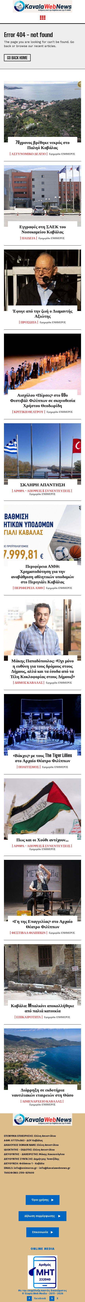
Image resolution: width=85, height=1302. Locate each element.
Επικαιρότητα (28, 1017)
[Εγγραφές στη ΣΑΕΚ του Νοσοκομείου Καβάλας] (42, 196)
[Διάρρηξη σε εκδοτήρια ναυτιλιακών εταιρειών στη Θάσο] (42, 1059)
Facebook (40, 1298)
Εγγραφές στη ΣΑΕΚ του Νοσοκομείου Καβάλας (42, 229)
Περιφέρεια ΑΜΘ (28, 587)
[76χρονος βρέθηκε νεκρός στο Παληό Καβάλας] (42, 111)
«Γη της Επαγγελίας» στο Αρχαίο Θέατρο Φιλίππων (42, 924)
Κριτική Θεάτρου (28, 411)
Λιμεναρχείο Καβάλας (42, 1101)
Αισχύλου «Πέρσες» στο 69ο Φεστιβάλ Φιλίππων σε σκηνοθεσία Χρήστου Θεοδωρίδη (42, 400)
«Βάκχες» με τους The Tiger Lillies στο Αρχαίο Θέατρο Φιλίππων (42, 758)
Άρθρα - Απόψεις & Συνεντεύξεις (42, 490)
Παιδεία (28, 238)
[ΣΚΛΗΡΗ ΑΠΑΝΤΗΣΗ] (42, 454)
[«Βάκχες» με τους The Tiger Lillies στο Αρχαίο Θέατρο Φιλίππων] (42, 724)
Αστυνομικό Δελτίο (28, 153)
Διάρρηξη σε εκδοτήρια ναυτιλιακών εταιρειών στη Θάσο (42, 1092)
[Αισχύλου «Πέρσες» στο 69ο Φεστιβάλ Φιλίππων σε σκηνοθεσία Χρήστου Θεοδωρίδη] (42, 364)
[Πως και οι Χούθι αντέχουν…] (42, 809)
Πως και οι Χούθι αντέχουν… (42, 839)
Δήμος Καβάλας (29, 682)
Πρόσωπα (29, 322)
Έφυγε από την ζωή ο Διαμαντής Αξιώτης (42, 313)
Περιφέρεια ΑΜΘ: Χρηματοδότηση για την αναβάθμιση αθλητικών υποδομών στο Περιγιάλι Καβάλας (42, 573)
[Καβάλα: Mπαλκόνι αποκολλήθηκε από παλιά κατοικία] (42, 975)
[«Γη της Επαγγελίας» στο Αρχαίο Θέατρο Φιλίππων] (42, 890)
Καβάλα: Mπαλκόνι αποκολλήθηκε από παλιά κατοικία (42, 1008)
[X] (51, 1298)
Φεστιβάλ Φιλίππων (28, 932)
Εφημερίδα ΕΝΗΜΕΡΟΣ (62, 153)
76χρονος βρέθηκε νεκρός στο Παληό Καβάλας (42, 145)
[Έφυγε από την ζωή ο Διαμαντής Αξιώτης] (42, 280)
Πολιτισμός (28, 766)
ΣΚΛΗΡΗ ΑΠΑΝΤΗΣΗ (42, 484)
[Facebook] (29, 1298)
